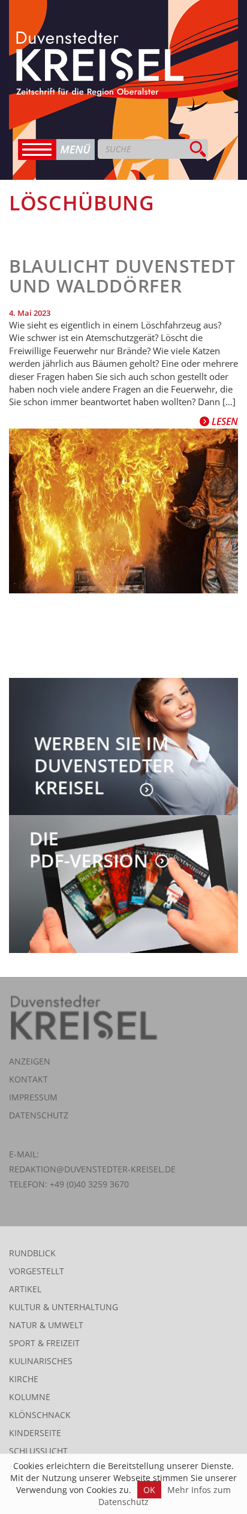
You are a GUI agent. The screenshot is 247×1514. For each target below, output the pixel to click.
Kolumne (29, 1397)
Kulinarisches (41, 1361)
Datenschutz (38, 1115)
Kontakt (28, 1079)
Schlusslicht (38, 1450)
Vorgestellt (36, 1271)
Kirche (23, 1379)
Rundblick (32, 1253)
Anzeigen (29, 1061)
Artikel (25, 1289)
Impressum (33, 1097)
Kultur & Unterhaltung (63, 1307)
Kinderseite (35, 1432)
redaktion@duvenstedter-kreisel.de (92, 1169)
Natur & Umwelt (46, 1325)
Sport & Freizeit (44, 1343)
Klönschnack (40, 1414)
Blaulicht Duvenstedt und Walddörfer (122, 276)
